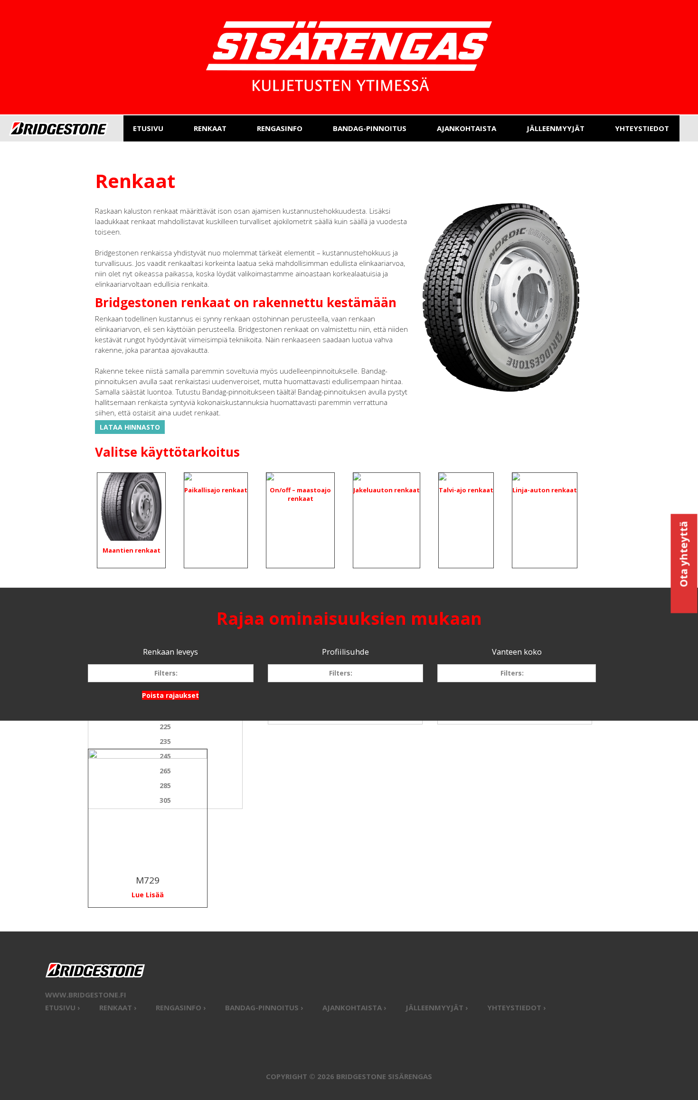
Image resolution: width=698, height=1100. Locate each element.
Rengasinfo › (181, 1007)
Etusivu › (62, 1007)
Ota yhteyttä (683, 555)
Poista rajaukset (170, 695)
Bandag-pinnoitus (369, 128)
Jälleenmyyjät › (437, 1007)
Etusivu (148, 128)
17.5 (514, 697)
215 (165, 711)
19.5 (514, 711)
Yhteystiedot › (516, 1007)
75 (345, 711)
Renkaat (210, 128)
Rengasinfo (279, 128)
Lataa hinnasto (130, 427)
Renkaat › (118, 1007)
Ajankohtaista (466, 128)
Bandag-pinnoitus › (264, 1007)
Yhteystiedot (642, 128)
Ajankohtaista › (354, 1007)
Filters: (166, 672)
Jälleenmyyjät (556, 128)
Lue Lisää (148, 894)
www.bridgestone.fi (85, 994)
